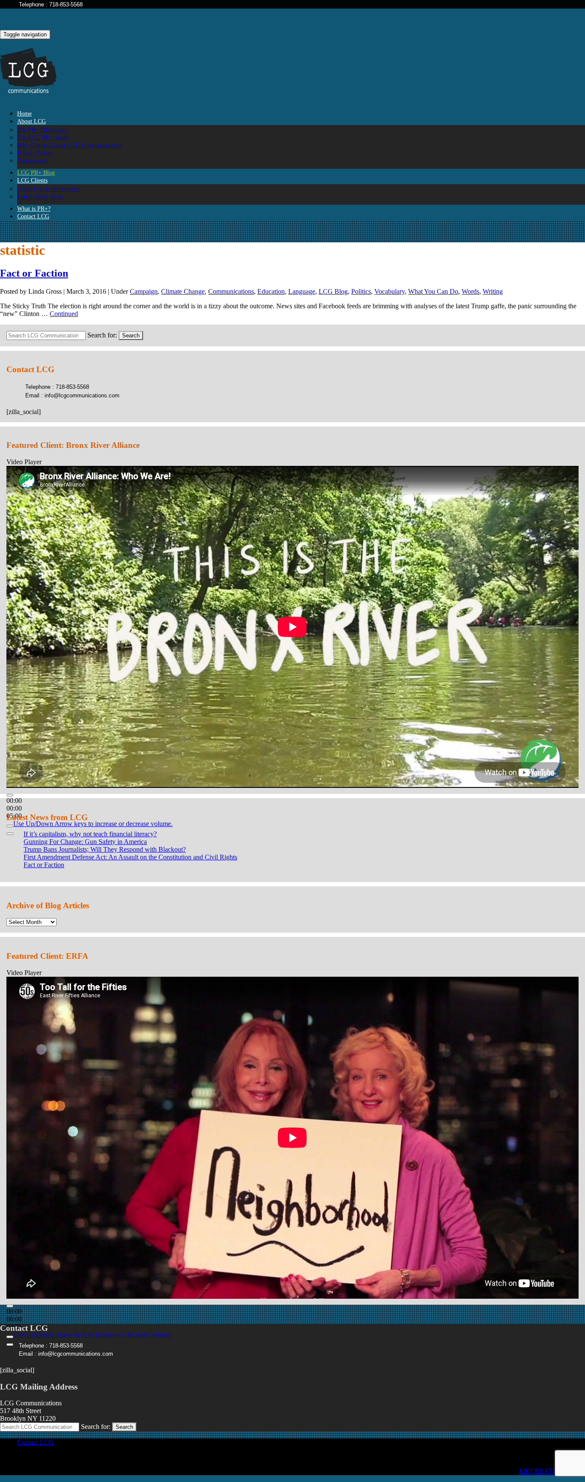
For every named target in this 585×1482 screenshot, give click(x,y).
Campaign (144, 291)
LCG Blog (333, 291)
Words (470, 291)
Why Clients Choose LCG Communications (69, 145)
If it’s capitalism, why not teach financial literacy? (90, 834)
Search (131, 335)
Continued (64, 313)
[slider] (93, 823)
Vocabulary (389, 291)
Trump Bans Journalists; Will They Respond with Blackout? (105, 849)
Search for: (102, 335)
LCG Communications (34, 71)
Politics (361, 291)
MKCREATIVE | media (552, 1471)
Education (271, 291)
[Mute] (9, 826)
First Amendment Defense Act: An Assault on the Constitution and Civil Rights (130, 857)
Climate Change (183, 291)
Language (301, 291)
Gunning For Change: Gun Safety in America (85, 841)
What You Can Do (433, 291)
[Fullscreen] (9, 833)
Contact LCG (33, 216)
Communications (231, 291)
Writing (493, 291)
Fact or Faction (34, 273)
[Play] (9, 795)
